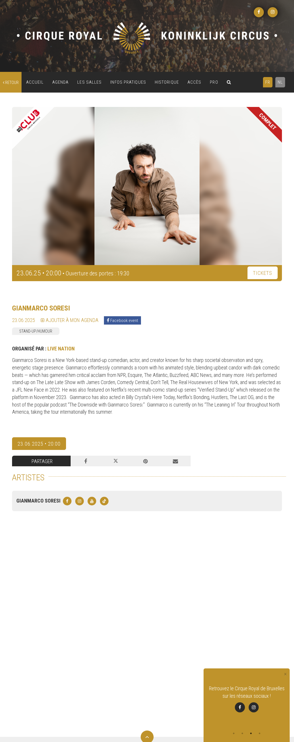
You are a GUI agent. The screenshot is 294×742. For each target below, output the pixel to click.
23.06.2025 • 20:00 (39, 444)
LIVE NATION (61, 349)
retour (11, 82)
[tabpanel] (246, 698)
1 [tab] (234, 733)
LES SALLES (89, 82)
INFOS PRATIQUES (128, 82)
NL (280, 82)
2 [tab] (242, 733)
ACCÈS (194, 82)
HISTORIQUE (167, 82)
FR (267, 82)
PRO (214, 82)
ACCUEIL (35, 82)
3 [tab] (251, 733)
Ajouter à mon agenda (71, 320)
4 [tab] (259, 733)
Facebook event (123, 320)
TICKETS (262, 273)
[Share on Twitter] (115, 461)
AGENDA (60, 82)
